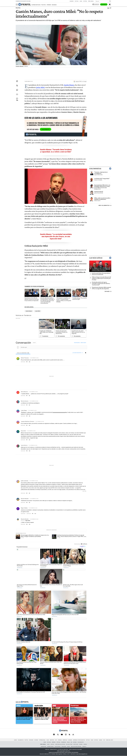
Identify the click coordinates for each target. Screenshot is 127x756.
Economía (31, 740)
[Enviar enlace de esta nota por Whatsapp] (17, 90)
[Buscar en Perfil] (110, 1)
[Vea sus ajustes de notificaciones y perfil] (109, 4)
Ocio (56, 740)
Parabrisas (63, 742)
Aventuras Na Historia (60, 744)
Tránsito (84, 746)
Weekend (53, 742)
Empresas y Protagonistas (79, 740)
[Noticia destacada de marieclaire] (42, 706)
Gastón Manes (69, 85)
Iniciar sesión (77, 342)
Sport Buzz (75, 744)
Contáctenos (57, 746)
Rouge (68, 742)
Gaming (100, 740)
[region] (51, 443)
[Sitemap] (73, 734)
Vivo (104, 740)
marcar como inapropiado (83, 362)
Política (43, 4)
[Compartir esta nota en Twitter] (17, 85)
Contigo (52, 744)
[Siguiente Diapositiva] (86, 330)
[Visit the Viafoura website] (84, 544)
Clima (47, 740)
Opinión (49, 4)
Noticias (76, 1)
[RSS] (69, 734)
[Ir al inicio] (24, 4)
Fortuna (58, 742)
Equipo (68, 746)
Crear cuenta (83, 342)
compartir (78, 361)
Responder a (25, 520)
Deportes (52, 740)
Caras (81, 1)
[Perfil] (25, 702)
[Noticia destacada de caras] (60, 706)
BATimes (75, 742)
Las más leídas (95, 258)
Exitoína (85, 1)
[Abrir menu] (17, 4)
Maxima (85, 744)
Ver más (107, 291)
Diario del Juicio (109, 740)
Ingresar (96, 4)
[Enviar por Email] (17, 94)
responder (23, 361)
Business (72, 1)
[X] (58, 735)
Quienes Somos (50, 746)
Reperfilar (65, 740)
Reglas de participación (76, 746)
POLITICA (18, 8)
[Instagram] (66, 735)
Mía (71, 742)
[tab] (23, 353)
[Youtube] (62, 734)
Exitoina (96, 740)
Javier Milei (37, 311)
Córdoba (60, 740)
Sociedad (54, 4)
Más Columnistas (104, 205)
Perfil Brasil (91, 1)
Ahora (15, 740)
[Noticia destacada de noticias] (24, 706)
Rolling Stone (69, 744)
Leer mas (84, 491)
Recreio (81, 744)
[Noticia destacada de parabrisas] (78, 706)
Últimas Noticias (36, 4)
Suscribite (104, 4)
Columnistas (95, 169)
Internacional (42, 740)
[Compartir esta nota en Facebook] (17, 81)
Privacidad (64, 746)
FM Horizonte (81, 742)
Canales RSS (43, 746)
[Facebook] (54, 735)
